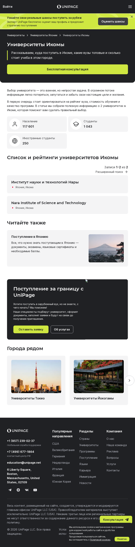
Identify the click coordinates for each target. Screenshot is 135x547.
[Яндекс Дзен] (18, 490)
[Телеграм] (10, 490)
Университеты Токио (28, 398)
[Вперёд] (129, 380)
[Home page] (67, 6)
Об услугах (62, 329)
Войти (7, 6)
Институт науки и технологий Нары (45, 182)
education (24, 462)
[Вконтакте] (27, 490)
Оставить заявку (31, 329)
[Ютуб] (35, 490)
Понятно (122, 539)
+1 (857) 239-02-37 (21, 441)
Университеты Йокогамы (94, 398)
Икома (29, 187)
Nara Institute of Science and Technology (48, 203)
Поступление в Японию (29, 236)
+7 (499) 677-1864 (20, 451)
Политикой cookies (100, 539)
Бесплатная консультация (67, 69)
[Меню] (128, 7)
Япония (19, 187)
